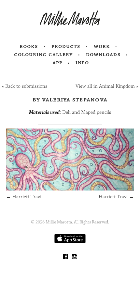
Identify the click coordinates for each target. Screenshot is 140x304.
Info (82, 62)
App (57, 62)
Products (66, 46)
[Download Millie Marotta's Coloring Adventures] (70, 242)
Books (29, 46)
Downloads (103, 54)
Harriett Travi (23, 197)
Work (102, 46)
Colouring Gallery (43, 54)
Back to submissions (26, 86)
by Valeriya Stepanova (70, 99)
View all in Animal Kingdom (105, 86)
